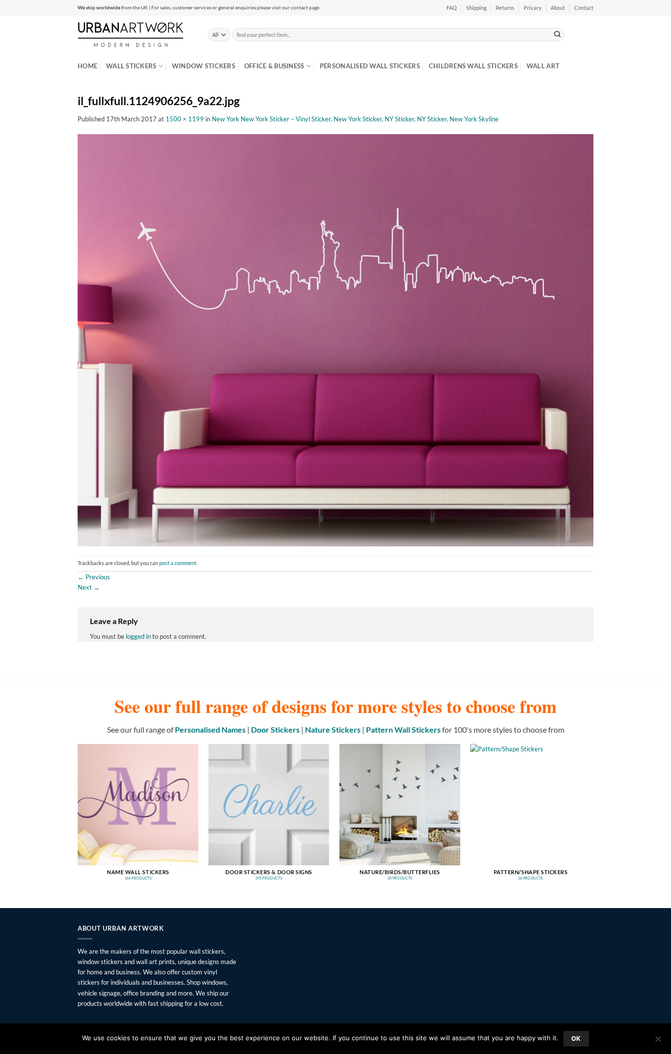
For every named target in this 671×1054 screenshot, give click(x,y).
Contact (583, 8)
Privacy (533, 8)
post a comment (177, 563)
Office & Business (274, 66)
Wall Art (543, 66)
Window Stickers (203, 66)
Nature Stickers (333, 729)
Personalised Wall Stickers (370, 66)
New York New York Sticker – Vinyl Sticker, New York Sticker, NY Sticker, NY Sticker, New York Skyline (355, 119)
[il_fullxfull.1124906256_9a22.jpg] (335, 339)
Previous (94, 577)
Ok (576, 1038)
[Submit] (557, 34)
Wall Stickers (131, 66)
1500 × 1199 (185, 119)
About (558, 8)
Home (87, 66)
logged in (138, 636)
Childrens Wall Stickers (473, 66)
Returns (505, 8)
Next (89, 587)
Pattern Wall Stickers (403, 729)
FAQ (452, 8)
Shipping (476, 8)
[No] (658, 1042)
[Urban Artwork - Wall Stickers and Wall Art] (135, 34)
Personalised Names (210, 729)
